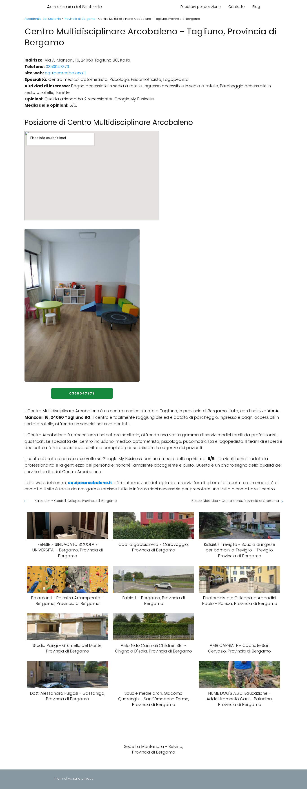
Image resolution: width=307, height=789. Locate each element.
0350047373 (57, 66)
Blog (256, 6)
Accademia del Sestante (74, 7)
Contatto (236, 6)
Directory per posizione (200, 6)
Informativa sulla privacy (73, 778)
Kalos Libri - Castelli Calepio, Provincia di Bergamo (76, 500)
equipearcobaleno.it (65, 73)
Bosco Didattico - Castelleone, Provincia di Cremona (235, 500)
